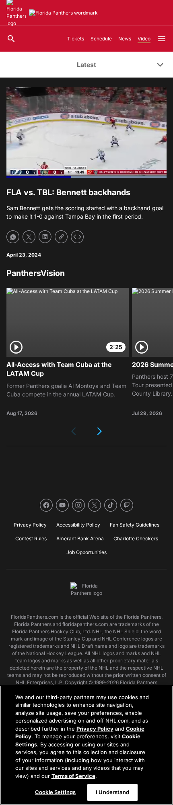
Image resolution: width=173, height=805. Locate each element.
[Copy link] (61, 236)
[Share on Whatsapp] (12, 236)
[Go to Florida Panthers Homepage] (63, 13)
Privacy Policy (94, 728)
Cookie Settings (55, 792)
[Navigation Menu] (162, 39)
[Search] (11, 39)
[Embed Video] (77, 236)
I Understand (112, 792)
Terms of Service (73, 776)
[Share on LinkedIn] (45, 236)
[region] (86, 745)
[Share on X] (29, 236)
